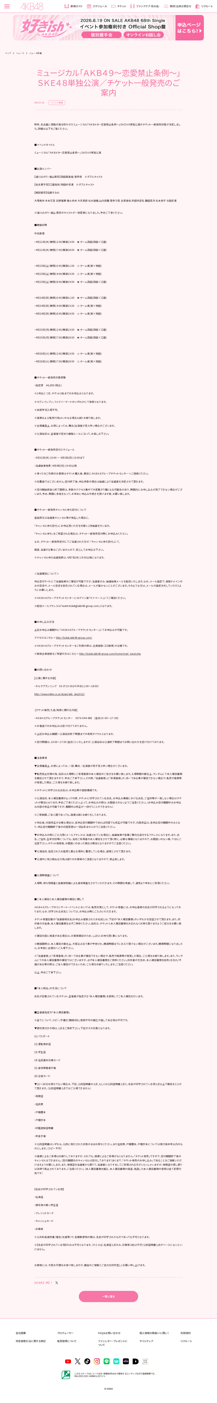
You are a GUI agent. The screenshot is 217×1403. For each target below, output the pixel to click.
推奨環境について (67, 1341)
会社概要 (21, 1333)
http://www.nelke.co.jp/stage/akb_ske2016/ (59, 694)
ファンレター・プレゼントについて (113, 1343)
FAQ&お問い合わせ (109, 1333)
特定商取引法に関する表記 (31, 1341)
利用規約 (186, 1333)
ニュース (20, 53)
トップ (8, 53)
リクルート (186, 1341)
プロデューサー (65, 1333)
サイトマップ (146, 1341)
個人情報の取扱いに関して (154, 1333)
